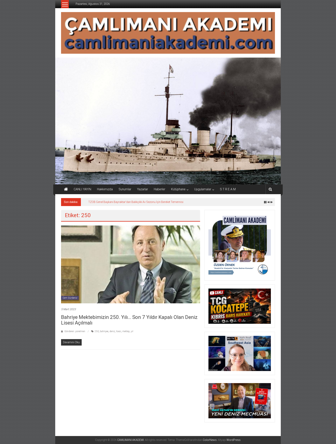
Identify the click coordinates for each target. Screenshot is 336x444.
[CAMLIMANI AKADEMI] (66, 189)
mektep (126, 331)
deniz (112, 331)
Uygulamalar (202, 189)
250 (97, 331)
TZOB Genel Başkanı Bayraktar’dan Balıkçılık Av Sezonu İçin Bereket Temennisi (135, 202)
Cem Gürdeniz (70, 298)
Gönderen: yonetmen (75, 331)
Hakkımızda (105, 189)
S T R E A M (228, 189)
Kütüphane (178, 189)
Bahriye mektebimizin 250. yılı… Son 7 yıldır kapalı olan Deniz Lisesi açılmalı (129, 320)
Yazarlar (142, 189)
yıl (132, 331)
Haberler (159, 189)
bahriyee (104, 331)
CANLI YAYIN (82, 189)
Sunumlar (125, 189)
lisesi (118, 331)
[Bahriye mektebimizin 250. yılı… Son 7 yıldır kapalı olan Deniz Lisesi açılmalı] (130, 264)
